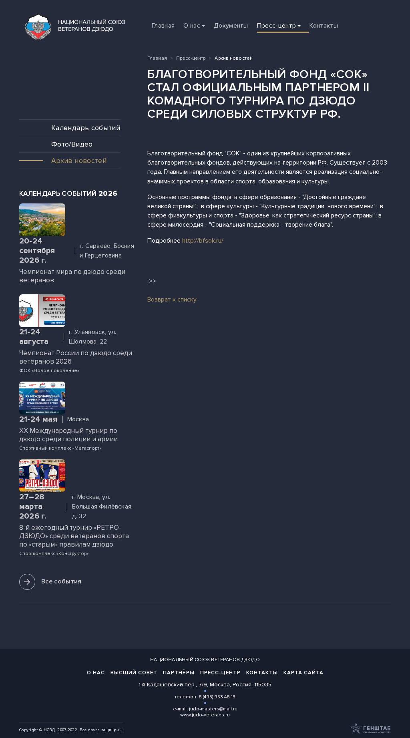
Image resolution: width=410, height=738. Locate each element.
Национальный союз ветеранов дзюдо (205, 660)
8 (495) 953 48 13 (217, 697)
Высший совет (134, 673)
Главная (163, 26)
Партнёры (179, 673)
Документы (231, 26)
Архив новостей (79, 160)
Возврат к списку (172, 300)
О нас (96, 673)
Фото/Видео (72, 144)
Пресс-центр (190, 58)
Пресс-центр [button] (276, 26)
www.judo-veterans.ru (205, 715)
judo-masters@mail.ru (213, 709)
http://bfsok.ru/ (202, 241)
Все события (61, 581)
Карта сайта (303, 673)
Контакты (324, 26)
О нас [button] (191, 26)
